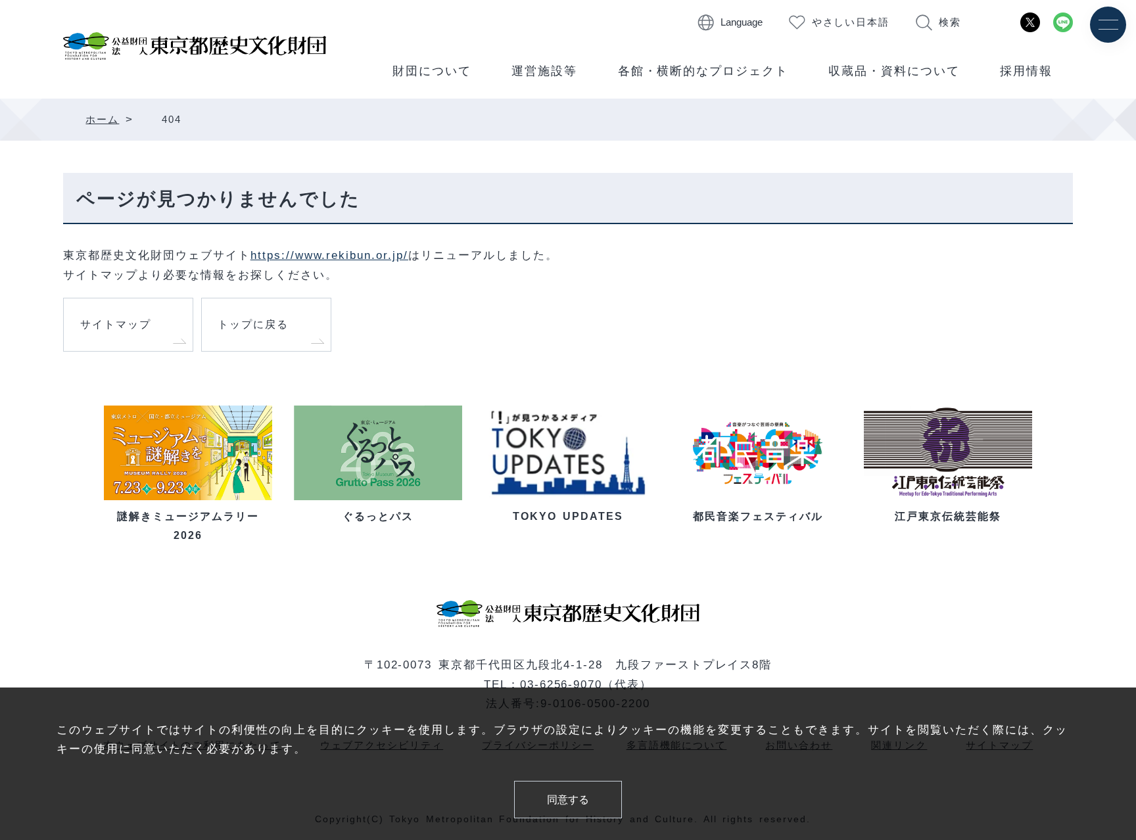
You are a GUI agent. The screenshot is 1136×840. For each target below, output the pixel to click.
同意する (568, 799)
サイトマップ (115, 324)
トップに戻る (253, 324)
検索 (950, 22)
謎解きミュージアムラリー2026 (188, 525)
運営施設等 (544, 71)
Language (742, 22)
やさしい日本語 (851, 22)
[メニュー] (1108, 25)
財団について (431, 71)
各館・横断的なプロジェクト (703, 71)
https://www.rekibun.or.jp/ (329, 255)
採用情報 (1026, 71)
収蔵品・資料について (894, 71)
